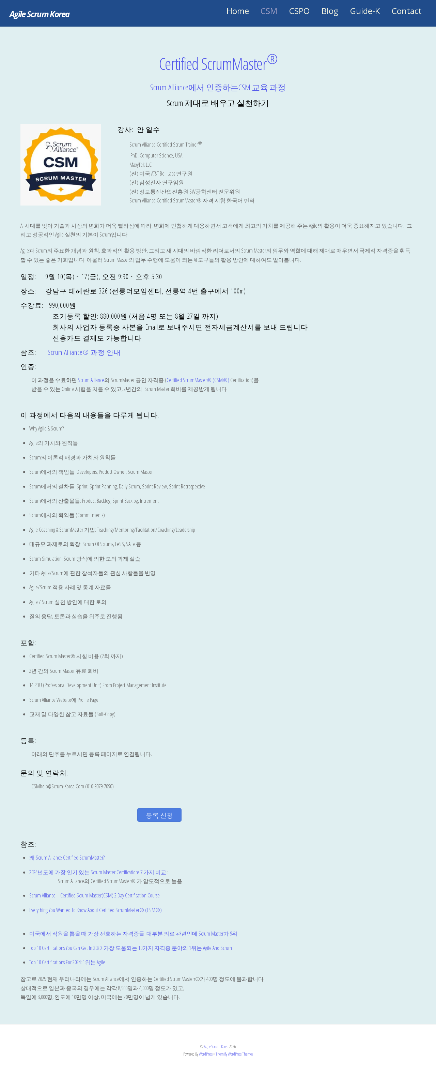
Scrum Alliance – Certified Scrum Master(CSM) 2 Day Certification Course (94, 895)
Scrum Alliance (91, 380)
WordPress (206, 1054)
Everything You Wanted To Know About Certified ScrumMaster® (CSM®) (95, 910)
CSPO (299, 10)
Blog (330, 10)
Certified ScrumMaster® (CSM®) (198, 380)
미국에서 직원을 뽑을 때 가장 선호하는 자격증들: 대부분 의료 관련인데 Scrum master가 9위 (133, 933)
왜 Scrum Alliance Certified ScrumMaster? (67, 857)
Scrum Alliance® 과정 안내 (84, 352)
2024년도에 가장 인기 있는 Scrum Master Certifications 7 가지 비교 (97, 872)
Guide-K (365, 10)
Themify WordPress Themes (234, 1054)
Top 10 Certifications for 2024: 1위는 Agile (67, 962)
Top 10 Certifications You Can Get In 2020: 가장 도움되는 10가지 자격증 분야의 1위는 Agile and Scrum (130, 948)
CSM (269, 10)
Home (238, 10)
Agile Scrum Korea (216, 1046)
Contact (407, 10)
